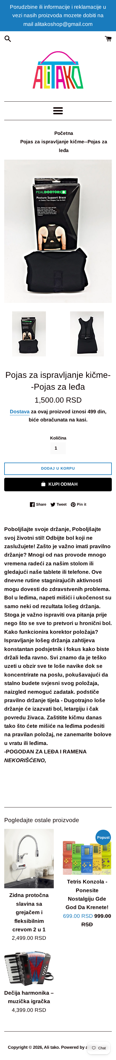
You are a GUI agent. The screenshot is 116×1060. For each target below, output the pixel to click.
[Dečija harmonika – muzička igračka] (29, 968)
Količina (58, 438)
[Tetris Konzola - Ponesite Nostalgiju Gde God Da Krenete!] (87, 852)
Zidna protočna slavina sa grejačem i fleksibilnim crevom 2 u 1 (29, 912)
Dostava (20, 411)
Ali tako (51, 1047)
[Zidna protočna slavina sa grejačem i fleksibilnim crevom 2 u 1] (29, 858)
